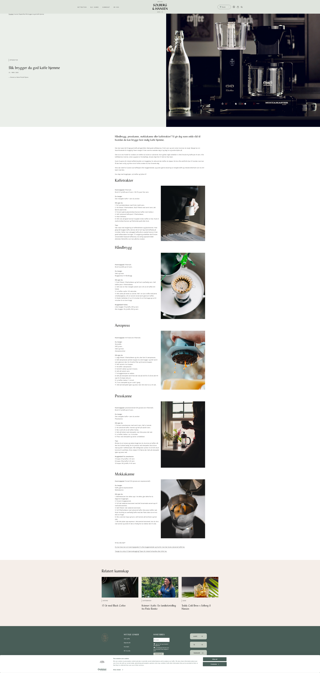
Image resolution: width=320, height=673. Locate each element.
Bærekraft (127, 643)
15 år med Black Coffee (114, 605)
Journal (16, 14)
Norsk (224, 7)
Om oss (116, 7)
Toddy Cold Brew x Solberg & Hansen (196, 607)
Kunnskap (106, 7)
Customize (214, 664)
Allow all (214, 659)
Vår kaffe (127, 639)
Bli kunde (94, 7)
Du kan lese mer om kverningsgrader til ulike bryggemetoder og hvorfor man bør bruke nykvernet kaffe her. (150, 547)
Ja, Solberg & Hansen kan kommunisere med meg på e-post (161, 649)
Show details (117, 669)
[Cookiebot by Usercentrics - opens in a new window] (102, 670)
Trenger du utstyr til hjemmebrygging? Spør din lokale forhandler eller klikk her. (141, 551)
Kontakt (126, 647)
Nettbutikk (82, 7)
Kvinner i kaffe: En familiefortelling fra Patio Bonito (159, 607)
